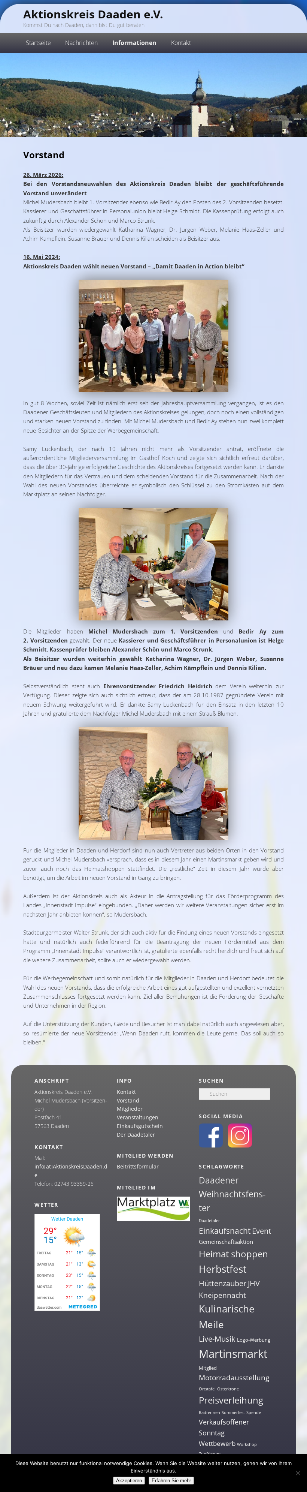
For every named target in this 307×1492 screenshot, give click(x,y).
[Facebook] (211, 1145)
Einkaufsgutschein (140, 1125)
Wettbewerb (217, 1443)
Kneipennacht (222, 1295)
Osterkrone (228, 1389)
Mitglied (208, 1368)
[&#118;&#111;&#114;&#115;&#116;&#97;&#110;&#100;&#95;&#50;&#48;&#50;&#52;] (153, 390)
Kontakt (126, 1091)
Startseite (38, 43)
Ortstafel (207, 1389)
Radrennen (209, 1412)
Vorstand (128, 1100)
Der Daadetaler (136, 1134)
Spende (253, 1412)
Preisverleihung (231, 1400)
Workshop (247, 1444)
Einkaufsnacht (224, 1230)
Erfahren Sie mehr (171, 1480)
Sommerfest (233, 1412)
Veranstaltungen (137, 1117)
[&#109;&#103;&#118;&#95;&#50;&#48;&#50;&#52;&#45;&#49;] (153, 837)
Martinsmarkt (233, 1353)
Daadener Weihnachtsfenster (232, 1194)
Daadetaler (209, 1220)
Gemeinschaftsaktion (226, 1241)
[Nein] (297, 1473)
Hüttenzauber (222, 1283)
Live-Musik (217, 1338)
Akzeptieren (129, 1480)
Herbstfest (222, 1269)
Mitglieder (130, 1108)
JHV (254, 1283)
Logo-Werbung (253, 1339)
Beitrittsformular (138, 1166)
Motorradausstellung (234, 1378)
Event (261, 1231)
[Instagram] (240, 1145)
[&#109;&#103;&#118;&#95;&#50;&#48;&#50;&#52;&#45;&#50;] (153, 618)
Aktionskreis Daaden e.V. (93, 14)
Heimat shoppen (233, 1254)
